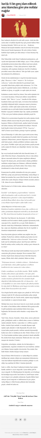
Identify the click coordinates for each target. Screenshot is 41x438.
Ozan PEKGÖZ (11, 15)
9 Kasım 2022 (22, 15)
